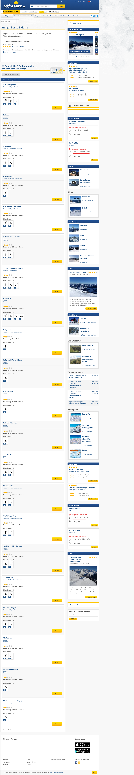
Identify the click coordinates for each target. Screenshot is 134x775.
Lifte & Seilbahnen (65, 16)
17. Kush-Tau (8, 578)
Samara (16, 270)
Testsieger (63, 2)
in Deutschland (82, 72)
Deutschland (72, 123)
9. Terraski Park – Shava (12, 360)
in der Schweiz (85, 471)
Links (28, 759)
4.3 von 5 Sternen (18, 46)
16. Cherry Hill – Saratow (13, 546)
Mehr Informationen (56, 772)
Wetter (56, 16)
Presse (5, 764)
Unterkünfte (76, 16)
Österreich (72, 145)
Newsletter (70, 2)
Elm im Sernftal (75, 509)
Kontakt (5, 759)
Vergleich (38, 16)
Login (29, 764)
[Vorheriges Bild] (70, 45)
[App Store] (82, 747)
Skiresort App (80, 739)
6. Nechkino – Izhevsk (11, 237)
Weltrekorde (78, 2)
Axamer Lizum (74, 530)
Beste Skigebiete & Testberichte (23, 16)
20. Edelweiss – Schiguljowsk (14, 701)
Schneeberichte (47, 16)
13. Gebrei (7, 454)
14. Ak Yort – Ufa (9, 516)
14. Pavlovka (8, 486)
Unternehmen (31, 762)
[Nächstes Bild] (96, 45)
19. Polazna (7, 638)
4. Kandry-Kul (8, 176)
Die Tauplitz (73, 143)
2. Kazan (6, 115)
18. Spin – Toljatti (9, 608)
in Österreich (81, 90)
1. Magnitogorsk (9, 85)
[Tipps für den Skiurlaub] (94, 16)
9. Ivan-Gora (8, 391)
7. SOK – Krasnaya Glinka (13, 268)
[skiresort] (14, 5)
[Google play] (82, 753)
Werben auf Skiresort (58, 759)
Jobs (84, 2)
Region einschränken (11, 74)
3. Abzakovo (7, 146)
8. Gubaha (7, 298)
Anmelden (73, 618)
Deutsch (92, 2)
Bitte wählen (52, 12)
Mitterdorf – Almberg (77, 121)
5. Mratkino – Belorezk (12, 207)
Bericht (94, 138)
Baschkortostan (18, 87)
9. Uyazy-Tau (8, 330)
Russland (5, 87)
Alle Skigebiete (7, 16)
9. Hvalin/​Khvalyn (10, 423)
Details (57, 108)
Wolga (11, 87)
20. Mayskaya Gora (10, 669)
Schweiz (71, 511)
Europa (5, 117)
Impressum (6, 762)
